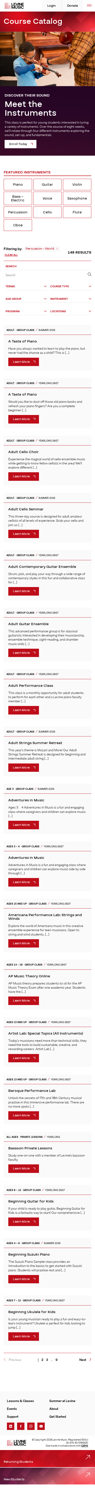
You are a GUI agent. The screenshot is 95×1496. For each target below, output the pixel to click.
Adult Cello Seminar (26, 509)
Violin (77, 184)
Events (12, 1408)
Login (51, 5)
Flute (77, 212)
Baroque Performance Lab (32, 1090)
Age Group (13, 299)
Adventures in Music (26, 800)
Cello (47, 212)
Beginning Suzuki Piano (29, 1254)
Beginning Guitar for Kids (30, 1201)
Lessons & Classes (20, 1400)
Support (12, 1416)
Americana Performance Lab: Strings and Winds (45, 916)
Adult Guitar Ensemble (28, 624)
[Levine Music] (16, 1443)
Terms (10, 286)
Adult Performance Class (30, 685)
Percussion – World (40, 248)
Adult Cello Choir (23, 451)
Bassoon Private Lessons (30, 1148)
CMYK (84, 1446)
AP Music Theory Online (29, 976)
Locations (58, 311)
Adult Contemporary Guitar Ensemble (42, 566)
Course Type (59, 286)
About (53, 1408)
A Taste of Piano (22, 341)
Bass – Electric (17, 198)
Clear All (11, 255)
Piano (18, 184)
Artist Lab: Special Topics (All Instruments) (45, 1033)
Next (82, 1360)
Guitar (47, 184)
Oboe (18, 225)
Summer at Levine (62, 1400)
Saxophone (77, 198)
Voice (47, 198)
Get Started (57, 1416)
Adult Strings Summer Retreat (35, 742)
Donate (72, 5)
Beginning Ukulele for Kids (31, 1311)
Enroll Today (18, 144)
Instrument (59, 299)
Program (13, 311)
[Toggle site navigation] (89, 6)
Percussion (17, 212)
